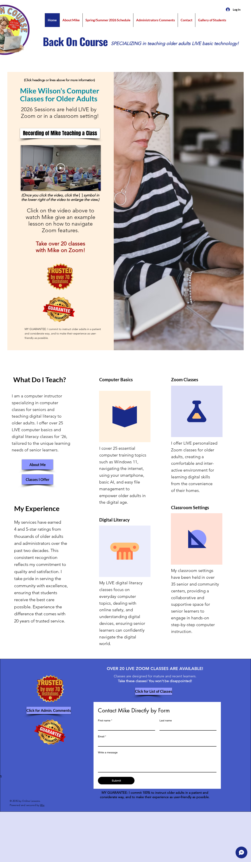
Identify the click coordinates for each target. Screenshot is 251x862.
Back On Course (75, 41)
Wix (42, 805)
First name (105, 720)
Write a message (108, 752)
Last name (165, 720)
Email (102, 736)
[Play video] (60, 168)
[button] (60, 133)
